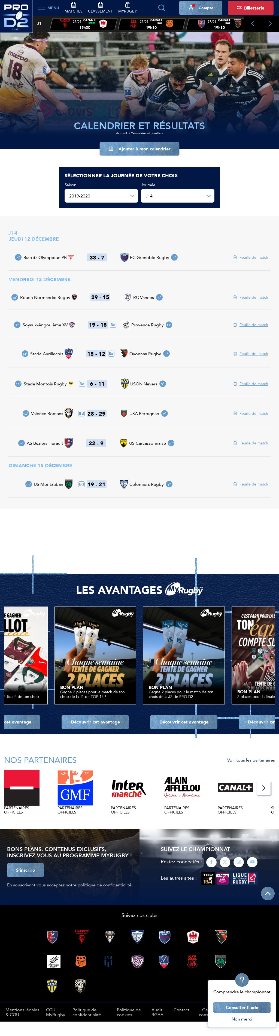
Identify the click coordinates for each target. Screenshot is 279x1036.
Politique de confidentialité (86, 1012)
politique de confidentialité (105, 885)
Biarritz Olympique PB (45, 257)
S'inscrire (25, 870)
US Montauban (48, 484)
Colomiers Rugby (146, 484)
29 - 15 (100, 297)
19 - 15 (98, 325)
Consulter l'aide (242, 1007)
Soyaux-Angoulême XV (45, 324)
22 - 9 (96, 443)
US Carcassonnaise (147, 443)
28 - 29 (96, 413)
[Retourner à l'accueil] (16, 19)
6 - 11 (97, 384)
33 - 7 (97, 257)
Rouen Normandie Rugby (45, 297)
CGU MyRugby (55, 1012)
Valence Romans (47, 413)
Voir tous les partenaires (251, 759)
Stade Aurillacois (46, 353)
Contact (181, 1009)
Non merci (242, 1019)
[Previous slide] (252, 24)
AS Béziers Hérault (45, 443)
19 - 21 (96, 484)
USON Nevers (143, 383)
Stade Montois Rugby (45, 383)
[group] (84, 24)
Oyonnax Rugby (145, 353)
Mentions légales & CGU (22, 1012)
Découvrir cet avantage (95, 721)
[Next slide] (270, 24)
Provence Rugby (147, 324)
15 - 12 (96, 353)
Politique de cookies (129, 1012)
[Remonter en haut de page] (268, 893)
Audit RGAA (157, 1012)
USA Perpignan (144, 413)
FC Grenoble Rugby (149, 257)
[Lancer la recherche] (161, 8)
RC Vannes (143, 297)
